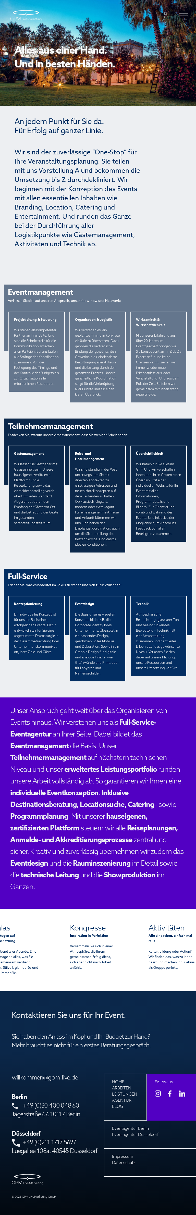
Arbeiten (121, 1088)
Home (118, 1082)
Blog (117, 1107)
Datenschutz (124, 1163)
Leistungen (124, 1095)
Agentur (121, 1101)
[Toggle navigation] (181, 15)
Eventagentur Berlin (130, 1129)
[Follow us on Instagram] (158, 1093)
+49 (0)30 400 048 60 (51, 1106)
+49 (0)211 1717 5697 (49, 1143)
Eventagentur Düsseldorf (135, 1135)
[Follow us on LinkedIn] (182, 1093)
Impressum (122, 1157)
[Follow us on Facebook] (170, 1093)
